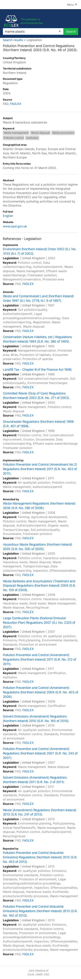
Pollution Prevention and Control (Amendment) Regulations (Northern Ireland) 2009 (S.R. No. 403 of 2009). (40, 692)
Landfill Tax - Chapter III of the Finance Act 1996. (37, 369)
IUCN (31, 974)
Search (71, 31)
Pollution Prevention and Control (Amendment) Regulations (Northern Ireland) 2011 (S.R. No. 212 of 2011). (39, 659)
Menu (71, 4)
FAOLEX (15, 104)
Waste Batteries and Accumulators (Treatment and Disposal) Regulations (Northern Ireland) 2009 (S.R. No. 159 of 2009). (39, 585)
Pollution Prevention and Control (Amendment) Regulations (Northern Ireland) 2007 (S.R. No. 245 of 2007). (40, 753)
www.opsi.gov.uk (15, 226)
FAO (46, 974)
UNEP (39, 974)
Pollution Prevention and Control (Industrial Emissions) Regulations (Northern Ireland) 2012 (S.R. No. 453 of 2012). (40, 857)
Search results (13, 40)
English (8, 216)
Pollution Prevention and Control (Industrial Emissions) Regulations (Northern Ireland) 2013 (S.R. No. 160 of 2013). (40, 911)
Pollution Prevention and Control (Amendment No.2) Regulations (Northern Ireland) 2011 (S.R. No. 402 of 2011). (40, 469)
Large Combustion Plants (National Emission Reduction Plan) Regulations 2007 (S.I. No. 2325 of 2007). (39, 622)
